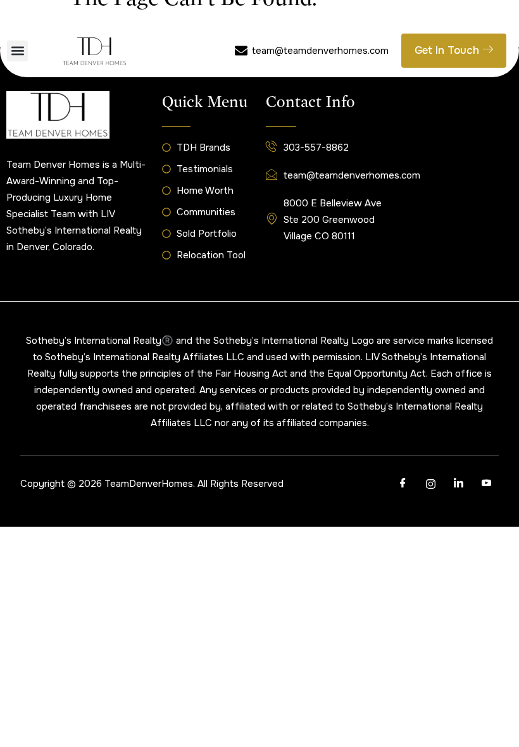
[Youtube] (486, 483)
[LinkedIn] (458, 483)
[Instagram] (430, 483)
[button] (17, 51)
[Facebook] (402, 483)
